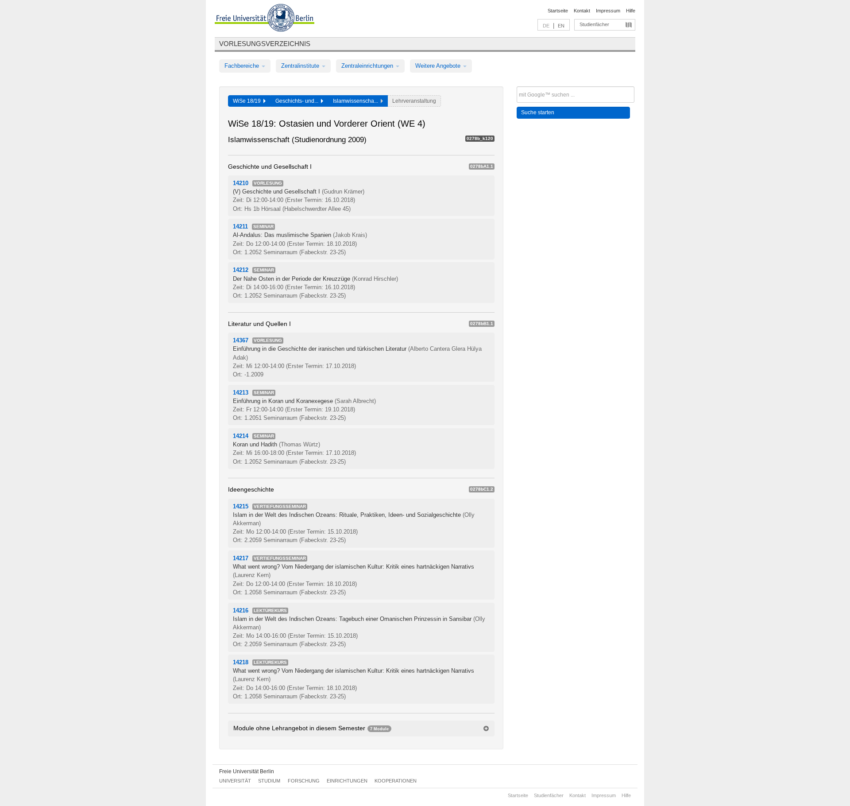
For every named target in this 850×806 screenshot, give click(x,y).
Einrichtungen (347, 780)
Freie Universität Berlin (246, 771)
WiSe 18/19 (248, 101)
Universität (235, 780)
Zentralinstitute (301, 65)
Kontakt (582, 10)
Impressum (608, 10)
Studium (269, 780)
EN (561, 25)
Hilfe (630, 10)
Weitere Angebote (438, 65)
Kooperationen (396, 780)
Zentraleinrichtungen (368, 65)
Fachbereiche (242, 65)
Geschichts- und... (298, 101)
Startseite (558, 10)
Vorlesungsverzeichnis (264, 43)
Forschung (304, 780)
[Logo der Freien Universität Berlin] (264, 19)
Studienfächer (594, 24)
